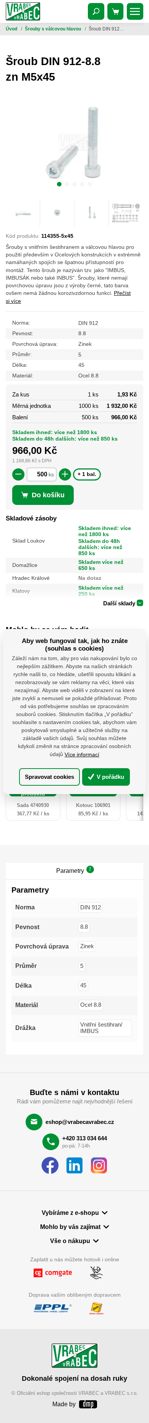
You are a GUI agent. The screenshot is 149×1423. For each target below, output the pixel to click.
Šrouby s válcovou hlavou (53, 29)
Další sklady (119, 603)
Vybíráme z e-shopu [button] (70, 1212)
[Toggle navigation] (96, 11)
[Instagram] (99, 1165)
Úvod (12, 29)
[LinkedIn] (74, 1165)
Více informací (82, 754)
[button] (59, 185)
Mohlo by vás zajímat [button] (70, 1226)
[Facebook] (50, 1165)
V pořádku (109, 777)
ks (51, 475)
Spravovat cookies (49, 777)
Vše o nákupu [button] (70, 1240)
